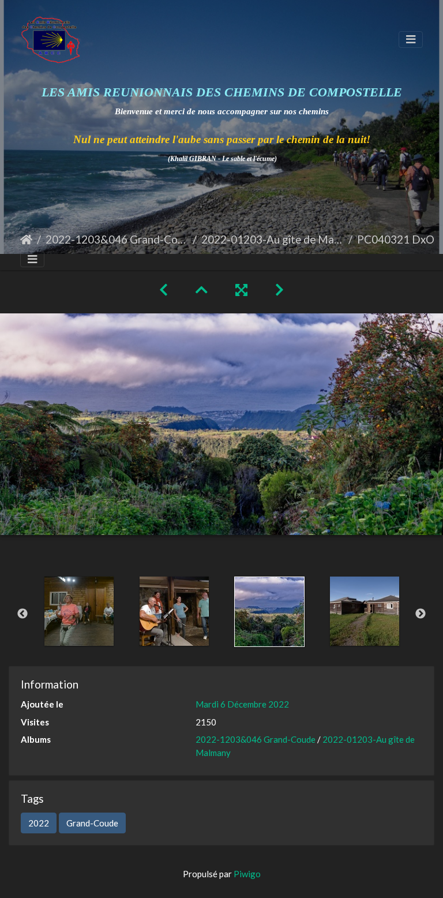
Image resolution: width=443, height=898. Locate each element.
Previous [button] (22, 614)
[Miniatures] (202, 289)
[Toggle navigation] (411, 39)
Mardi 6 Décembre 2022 (242, 704)
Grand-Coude (92, 823)
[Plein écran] (241, 289)
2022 (38, 823)
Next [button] (420, 614)
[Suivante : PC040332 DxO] (279, 289)
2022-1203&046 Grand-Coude (117, 239)
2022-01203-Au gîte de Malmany (272, 239)
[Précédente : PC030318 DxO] (163, 289)
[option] (78, 611)
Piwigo (247, 874)
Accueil (26, 239)
